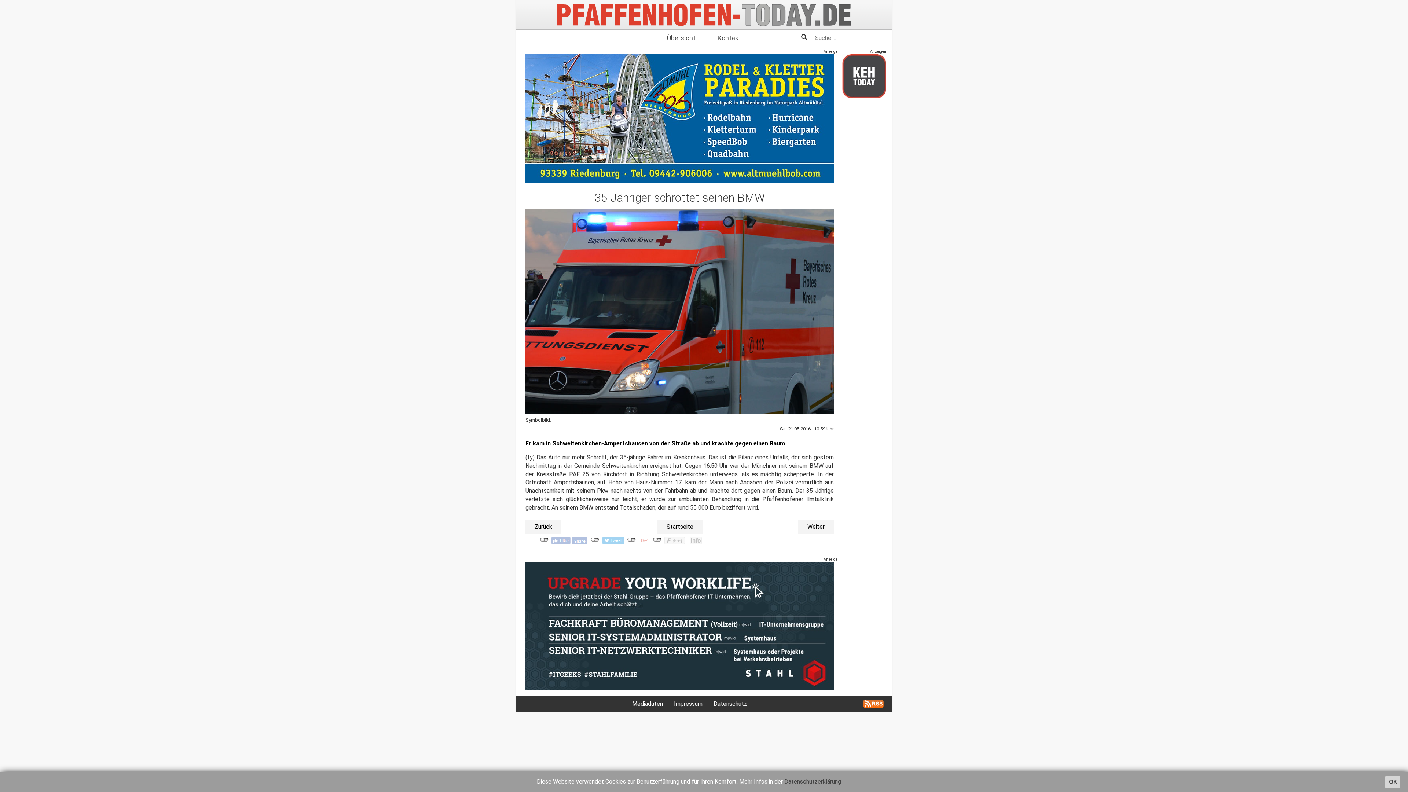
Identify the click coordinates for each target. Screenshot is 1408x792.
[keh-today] (864, 76)
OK (1393, 781)
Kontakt (729, 38)
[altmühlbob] (679, 118)
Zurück (543, 526)
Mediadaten (647, 703)
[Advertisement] (864, 214)
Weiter (816, 526)
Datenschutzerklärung (812, 781)
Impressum (688, 703)
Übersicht (681, 38)
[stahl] (679, 626)
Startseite (680, 526)
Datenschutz (730, 703)
